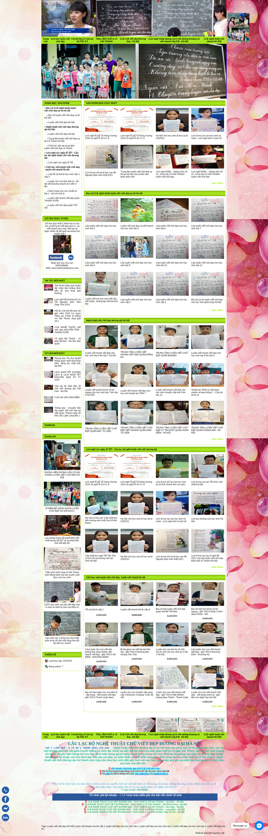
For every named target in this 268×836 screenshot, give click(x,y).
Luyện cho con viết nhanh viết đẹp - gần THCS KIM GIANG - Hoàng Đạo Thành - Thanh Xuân (172, 695)
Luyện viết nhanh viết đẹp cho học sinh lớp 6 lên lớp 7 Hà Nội (100, 354)
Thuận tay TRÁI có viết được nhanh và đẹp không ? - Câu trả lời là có (207, 392)
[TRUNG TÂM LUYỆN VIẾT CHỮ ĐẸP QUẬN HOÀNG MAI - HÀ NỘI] (207, 424)
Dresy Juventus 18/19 (93, 733)
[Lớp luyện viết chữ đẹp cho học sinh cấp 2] (137, 295)
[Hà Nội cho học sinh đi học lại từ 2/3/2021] (172, 131)
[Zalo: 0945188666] (4, 822)
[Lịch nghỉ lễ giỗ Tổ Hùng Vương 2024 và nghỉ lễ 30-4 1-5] (101, 131)
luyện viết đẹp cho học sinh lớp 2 (156, 826)
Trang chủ (46, 40)
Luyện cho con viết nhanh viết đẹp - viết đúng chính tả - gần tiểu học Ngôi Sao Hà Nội (206, 695)
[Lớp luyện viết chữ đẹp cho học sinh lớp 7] (207, 221)
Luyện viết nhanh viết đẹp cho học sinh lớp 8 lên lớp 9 (206, 354)
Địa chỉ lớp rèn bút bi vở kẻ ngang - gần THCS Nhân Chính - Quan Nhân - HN (207, 611)
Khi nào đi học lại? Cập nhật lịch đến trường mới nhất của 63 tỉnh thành (101, 520)
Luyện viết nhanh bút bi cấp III (135, 609)
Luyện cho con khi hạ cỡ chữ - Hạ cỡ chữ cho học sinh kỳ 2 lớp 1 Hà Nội (172, 652)
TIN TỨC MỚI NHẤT (55, 280)
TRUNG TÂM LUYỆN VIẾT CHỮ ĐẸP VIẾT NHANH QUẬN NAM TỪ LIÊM (136, 430)
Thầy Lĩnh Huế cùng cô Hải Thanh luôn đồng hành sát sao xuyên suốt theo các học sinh (62, 575)
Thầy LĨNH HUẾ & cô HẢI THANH (106, 40)
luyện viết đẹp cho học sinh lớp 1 (122, 826)
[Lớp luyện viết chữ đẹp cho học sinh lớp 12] (207, 258)
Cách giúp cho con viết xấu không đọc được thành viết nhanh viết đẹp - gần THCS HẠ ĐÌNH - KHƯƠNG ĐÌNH (100, 653)
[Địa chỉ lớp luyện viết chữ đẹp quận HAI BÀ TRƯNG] (172, 605)
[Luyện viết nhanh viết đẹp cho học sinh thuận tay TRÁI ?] (137, 386)
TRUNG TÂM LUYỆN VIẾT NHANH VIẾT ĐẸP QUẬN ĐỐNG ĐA (137, 354)
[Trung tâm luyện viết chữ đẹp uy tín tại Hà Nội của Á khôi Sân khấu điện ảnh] (137, 168)
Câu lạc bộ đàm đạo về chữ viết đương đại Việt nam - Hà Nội (68, 388)
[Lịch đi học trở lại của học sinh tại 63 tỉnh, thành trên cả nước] (172, 477)
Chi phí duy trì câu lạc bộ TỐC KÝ (82, 40)
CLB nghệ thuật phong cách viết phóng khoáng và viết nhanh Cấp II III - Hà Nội (174, 40)
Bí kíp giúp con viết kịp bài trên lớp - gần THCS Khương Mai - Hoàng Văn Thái (136, 652)
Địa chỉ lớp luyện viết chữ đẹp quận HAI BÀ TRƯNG (170, 610)
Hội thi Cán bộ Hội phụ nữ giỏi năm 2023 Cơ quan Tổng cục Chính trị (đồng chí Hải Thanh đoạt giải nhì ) (68, 316)
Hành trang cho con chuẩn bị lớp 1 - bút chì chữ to (60, 192)
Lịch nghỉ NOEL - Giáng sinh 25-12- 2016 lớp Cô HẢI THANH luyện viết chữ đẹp (172, 174)
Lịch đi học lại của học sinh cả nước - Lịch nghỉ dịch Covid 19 (206, 137)
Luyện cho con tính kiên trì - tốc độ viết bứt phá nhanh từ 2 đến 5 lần (61, 184)
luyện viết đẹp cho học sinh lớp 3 (190, 826)
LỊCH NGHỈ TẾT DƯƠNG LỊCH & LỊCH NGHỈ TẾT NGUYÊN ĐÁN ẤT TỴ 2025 (68, 376)
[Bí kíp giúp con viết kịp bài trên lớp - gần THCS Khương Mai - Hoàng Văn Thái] (137, 645)
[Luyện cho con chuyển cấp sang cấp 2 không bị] (137, 688)
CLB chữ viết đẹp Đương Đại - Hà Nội (133, 40)
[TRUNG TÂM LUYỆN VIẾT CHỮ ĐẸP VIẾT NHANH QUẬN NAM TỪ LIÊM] (137, 424)
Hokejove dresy (154, 733)
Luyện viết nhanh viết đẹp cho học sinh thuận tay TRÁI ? (135, 392)
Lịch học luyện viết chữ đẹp (60, 40)
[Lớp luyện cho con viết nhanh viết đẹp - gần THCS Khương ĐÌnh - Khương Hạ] (207, 645)
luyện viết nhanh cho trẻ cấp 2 (90, 826)
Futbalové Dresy (178, 736)
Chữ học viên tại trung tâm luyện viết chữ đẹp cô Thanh (59, 147)
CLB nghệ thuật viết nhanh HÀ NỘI (214, 40)
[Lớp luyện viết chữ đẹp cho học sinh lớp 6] (172, 221)
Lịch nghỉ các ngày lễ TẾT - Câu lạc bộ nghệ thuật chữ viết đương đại (121, 449)
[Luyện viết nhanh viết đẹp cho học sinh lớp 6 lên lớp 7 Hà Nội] (101, 348)
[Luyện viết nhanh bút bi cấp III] (137, 605)
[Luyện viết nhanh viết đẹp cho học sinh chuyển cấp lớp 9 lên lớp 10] (172, 386)
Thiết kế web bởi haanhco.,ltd (209, 833)
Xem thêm (217, 183)
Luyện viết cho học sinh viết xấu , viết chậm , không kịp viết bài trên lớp (101, 301)
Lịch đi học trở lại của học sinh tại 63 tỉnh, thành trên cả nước (171, 483)
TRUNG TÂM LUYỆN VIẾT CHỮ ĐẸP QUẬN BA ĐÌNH (172, 354)
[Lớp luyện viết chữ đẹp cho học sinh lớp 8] (101, 258)
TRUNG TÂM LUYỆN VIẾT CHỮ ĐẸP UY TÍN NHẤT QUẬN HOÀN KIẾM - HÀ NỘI (172, 430)
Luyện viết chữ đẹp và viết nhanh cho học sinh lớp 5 (137, 227)
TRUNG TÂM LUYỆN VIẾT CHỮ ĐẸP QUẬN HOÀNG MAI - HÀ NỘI (207, 430)
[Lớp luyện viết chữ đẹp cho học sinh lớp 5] (101, 221)
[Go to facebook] (259, 825)
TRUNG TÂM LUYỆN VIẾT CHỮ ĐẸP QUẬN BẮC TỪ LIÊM (101, 429)
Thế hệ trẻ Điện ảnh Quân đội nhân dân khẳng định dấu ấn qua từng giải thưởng (68, 289)
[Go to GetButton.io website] (259, 832)
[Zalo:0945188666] (71, 259)
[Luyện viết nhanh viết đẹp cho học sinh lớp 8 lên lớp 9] (207, 348)
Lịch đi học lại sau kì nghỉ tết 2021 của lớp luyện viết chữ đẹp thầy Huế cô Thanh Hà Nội (207, 558)
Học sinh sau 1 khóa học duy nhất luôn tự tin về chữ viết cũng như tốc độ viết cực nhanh (62, 640)
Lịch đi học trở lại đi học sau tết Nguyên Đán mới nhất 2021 (100, 173)
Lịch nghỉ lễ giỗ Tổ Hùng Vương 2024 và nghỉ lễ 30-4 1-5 (101, 137)
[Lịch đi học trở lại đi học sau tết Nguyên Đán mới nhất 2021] (101, 168)
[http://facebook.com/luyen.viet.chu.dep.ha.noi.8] (56, 259)
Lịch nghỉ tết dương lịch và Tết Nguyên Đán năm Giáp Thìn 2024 (68, 302)
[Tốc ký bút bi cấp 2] (101, 605)
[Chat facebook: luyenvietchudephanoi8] (4, 812)
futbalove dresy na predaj (86, 736)
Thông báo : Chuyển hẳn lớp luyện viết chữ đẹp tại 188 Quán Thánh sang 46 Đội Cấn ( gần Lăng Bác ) (68, 412)
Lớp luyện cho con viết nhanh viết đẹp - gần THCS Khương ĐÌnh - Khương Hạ (206, 652)
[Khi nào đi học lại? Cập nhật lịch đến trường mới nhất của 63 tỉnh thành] (101, 514)
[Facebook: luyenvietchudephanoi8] (4, 803)
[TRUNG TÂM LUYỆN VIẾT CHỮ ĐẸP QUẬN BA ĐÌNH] (172, 348)
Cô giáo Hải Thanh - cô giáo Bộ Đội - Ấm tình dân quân (68, 341)
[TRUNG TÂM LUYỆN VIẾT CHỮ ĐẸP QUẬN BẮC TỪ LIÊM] (101, 424)
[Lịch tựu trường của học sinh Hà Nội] (207, 514)
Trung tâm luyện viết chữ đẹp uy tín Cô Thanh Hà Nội (62, 139)
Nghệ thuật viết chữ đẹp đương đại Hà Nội (108, 320)
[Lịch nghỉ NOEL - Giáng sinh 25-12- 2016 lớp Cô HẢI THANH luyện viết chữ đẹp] (172, 168)
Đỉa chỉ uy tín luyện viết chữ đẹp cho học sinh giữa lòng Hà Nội (207, 301)
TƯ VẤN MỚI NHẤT (55, 353)
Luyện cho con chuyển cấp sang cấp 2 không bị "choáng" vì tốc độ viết (137, 695)
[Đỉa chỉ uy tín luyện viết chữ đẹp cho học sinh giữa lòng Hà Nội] (207, 295)
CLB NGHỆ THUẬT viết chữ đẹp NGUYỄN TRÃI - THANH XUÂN (68, 330)
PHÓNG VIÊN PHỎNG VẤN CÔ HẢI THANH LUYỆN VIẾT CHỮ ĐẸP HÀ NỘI (62, 475)
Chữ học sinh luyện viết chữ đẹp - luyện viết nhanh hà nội (115, 577)
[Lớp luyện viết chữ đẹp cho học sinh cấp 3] (172, 295)
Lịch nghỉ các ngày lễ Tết (60, 162)
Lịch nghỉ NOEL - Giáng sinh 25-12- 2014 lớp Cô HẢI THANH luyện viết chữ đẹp (207, 174)
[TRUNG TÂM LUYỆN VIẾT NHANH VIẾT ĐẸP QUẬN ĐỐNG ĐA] (137, 348)
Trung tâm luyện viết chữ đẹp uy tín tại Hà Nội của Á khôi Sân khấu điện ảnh (136, 174)
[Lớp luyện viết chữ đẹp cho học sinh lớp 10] (172, 258)
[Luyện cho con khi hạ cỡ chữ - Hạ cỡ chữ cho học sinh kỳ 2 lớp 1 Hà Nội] (172, 645)
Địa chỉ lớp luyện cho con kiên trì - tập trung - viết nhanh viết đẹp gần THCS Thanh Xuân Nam (101, 695)
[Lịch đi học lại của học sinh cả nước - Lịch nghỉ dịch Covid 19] (207, 131)
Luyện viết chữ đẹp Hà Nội (61, 122)
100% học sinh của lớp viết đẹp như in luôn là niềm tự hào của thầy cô (62, 605)
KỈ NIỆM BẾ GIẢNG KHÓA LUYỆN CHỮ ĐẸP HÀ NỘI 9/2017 (62, 509)
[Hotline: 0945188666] (4, 794)
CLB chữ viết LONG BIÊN (67, 397)
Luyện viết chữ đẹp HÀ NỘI (60, 826)
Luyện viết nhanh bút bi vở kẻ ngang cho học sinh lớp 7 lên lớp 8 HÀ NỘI (101, 392)
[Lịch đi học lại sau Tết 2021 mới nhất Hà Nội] (207, 477)
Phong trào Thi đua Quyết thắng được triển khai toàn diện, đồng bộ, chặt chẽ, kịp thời (68, 362)
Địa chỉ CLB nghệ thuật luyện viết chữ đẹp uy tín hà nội (114, 193)
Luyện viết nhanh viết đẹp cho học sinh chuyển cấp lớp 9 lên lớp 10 (171, 392)
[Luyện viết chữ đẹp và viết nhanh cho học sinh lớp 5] (137, 221)
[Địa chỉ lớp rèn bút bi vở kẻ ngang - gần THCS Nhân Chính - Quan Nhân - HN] (207, 605)
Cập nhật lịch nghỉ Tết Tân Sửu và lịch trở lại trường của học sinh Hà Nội (100, 558)
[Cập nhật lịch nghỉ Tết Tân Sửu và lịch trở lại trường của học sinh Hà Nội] (101, 552)
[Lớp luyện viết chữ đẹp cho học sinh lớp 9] (137, 257)
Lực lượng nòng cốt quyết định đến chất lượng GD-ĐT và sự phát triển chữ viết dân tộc (62, 540)
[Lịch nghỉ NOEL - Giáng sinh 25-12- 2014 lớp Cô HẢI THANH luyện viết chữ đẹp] (207, 168)
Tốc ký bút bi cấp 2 (94, 609)
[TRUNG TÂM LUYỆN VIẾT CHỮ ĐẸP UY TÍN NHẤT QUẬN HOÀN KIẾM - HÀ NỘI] (172, 424)
